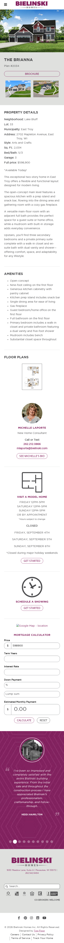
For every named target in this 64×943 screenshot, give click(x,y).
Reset (43, 720)
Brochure (32, 74)
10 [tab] (51, 841)
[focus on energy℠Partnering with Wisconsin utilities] (8, 894)
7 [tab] (38, 841)
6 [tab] (33, 841)
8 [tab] (42, 841)
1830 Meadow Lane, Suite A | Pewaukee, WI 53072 (31, 870)
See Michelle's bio (32, 456)
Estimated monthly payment (20, 702)
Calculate (24, 720)
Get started (32, 561)
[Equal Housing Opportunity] (32, 894)
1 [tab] (10, 841)
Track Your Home (43, 938)
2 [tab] (15, 842)
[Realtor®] (40, 894)
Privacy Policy (45, 935)
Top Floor (39, 931)
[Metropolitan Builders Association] (24, 894)
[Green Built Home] (17, 894)
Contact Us (28, 935)
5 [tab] (29, 841)
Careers (15, 935)
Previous (9, 89)
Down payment (12, 680)
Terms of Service (20, 938)
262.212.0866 (32, 444)
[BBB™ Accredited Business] (52, 894)
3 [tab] (19, 841)
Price (7, 640)
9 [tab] (47, 841)
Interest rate (11, 666)
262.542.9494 (32, 873)
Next (55, 89)
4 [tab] (24, 841)
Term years (10, 653)
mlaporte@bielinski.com (32, 448)
